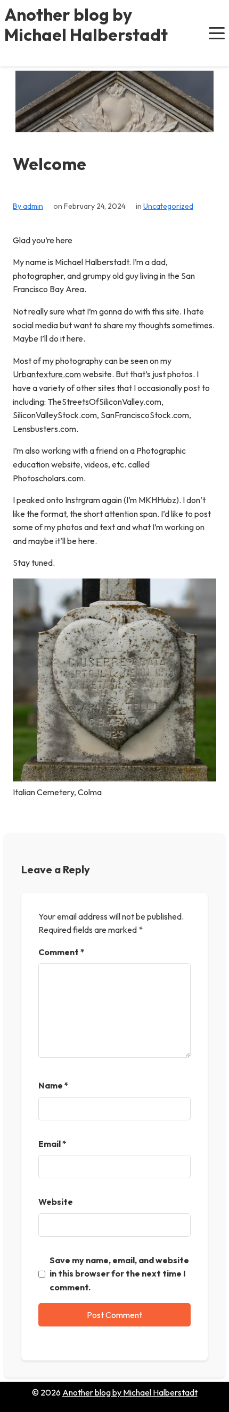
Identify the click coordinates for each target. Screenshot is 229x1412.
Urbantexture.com (47, 374)
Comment (61, 952)
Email (52, 1143)
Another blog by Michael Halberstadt (86, 24)
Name (53, 1085)
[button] (217, 33)
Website (55, 1201)
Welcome (49, 164)
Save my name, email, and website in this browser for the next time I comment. (119, 1273)
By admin (28, 206)
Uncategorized (168, 206)
